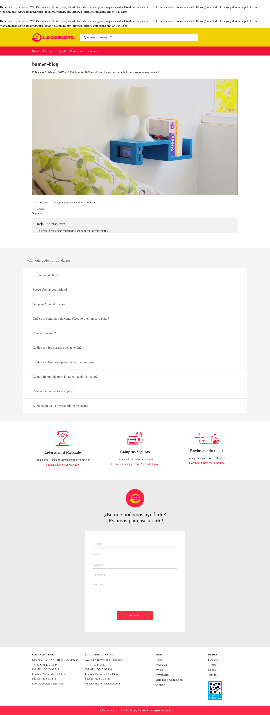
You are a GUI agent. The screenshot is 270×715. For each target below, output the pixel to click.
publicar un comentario (83, 202)
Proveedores (77, 51)
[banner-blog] (135, 136)
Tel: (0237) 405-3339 (44, 664)
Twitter (212, 664)
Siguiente (39, 213)
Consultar (93, 51)
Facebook (213, 659)
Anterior (38, 208)
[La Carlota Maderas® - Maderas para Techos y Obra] (53, 37)
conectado (68, 230)
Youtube (213, 674)
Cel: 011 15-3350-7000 (98, 669)
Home (35, 51)
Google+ (213, 669)
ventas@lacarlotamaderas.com (102, 683)
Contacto (160, 684)
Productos (49, 51)
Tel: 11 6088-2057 (95, 664)
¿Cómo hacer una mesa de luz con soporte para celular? (127, 72)
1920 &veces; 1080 (79, 72)
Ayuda (62, 51)
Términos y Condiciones (169, 679)
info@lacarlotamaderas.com (48, 683)
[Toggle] (239, 275)
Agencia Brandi (162, 710)
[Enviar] (195, 37)
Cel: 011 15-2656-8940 (45, 669)
